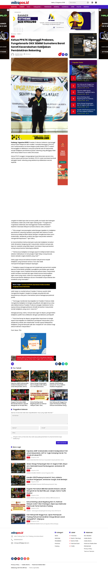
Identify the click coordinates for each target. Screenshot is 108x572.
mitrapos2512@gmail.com (21, 543)
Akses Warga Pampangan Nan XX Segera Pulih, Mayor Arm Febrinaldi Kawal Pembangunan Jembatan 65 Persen (39, 385)
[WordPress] (21, 558)
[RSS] (28, 558)
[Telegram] (63, 363)
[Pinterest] (18, 558)
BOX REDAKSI (87, 536)
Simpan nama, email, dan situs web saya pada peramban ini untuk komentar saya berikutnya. (37, 437)
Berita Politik (74, 541)
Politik (73, 546)
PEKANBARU (58, 541)
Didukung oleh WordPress (19, 568)
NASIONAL (57, 538)
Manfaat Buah (75, 543)
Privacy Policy (88, 549)
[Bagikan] (66, 54)
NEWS (12, 36)
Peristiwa (57, 543)
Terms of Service (89, 551)
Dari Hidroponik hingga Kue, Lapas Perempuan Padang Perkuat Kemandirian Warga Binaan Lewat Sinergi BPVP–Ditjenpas (58, 403)
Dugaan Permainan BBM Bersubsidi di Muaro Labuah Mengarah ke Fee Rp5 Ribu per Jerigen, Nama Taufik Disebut (19, 403)
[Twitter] (59, 363)
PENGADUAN (87, 546)
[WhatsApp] (66, 363)
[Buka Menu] (96, 3)
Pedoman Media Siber (90, 543)
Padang (57, 546)
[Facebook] (56, 363)
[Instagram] (25, 558)
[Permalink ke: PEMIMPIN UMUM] (13, 54)
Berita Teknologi (76, 538)
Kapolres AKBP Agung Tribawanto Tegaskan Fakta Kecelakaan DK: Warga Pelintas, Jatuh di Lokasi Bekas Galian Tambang (86, 91)
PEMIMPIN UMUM (19, 54)
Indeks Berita (87, 538)
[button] (88, 2)
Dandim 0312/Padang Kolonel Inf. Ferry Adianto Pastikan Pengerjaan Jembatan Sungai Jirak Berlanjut (57, 385)
